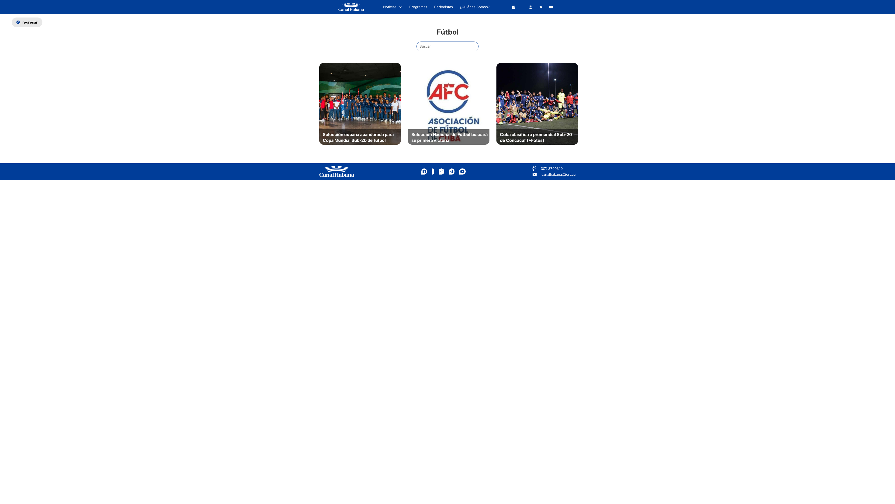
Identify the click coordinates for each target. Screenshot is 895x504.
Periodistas (443, 7)
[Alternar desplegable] (400, 7)
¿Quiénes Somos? (475, 7)
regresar (30, 22)
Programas (418, 7)
